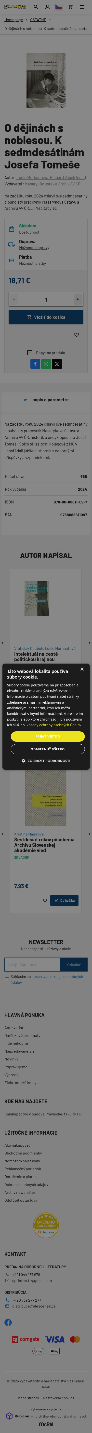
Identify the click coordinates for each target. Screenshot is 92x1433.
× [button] (82, 669)
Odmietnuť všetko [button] (48, 749)
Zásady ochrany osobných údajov (54, 725)
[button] (46, 761)
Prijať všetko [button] (48, 736)
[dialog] (46, 716)
